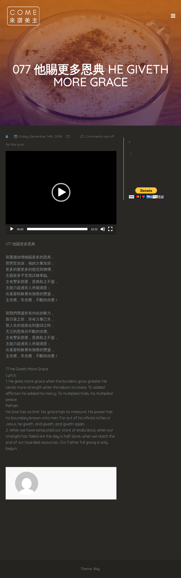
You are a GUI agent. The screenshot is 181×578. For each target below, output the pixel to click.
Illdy (97, 568)
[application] (61, 192)
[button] (61, 192)
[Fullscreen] (110, 229)
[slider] (57, 229)
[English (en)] (131, 147)
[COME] (23, 15)
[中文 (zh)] (131, 159)
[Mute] (102, 229)
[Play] (11, 229)
